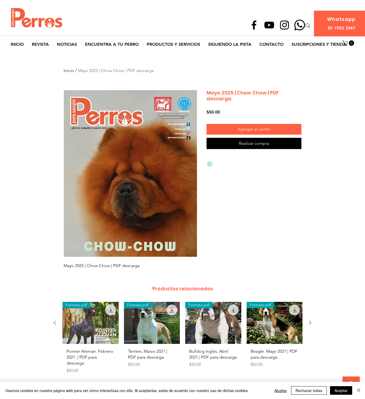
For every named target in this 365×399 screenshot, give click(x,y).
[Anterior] (55, 323)
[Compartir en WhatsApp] (210, 164)
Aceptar (341, 390)
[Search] (307, 25)
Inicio (69, 70)
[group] (182, 343)
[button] (348, 43)
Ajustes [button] (280, 390)
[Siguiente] (310, 323)
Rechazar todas (309, 390)
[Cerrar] (358, 390)
